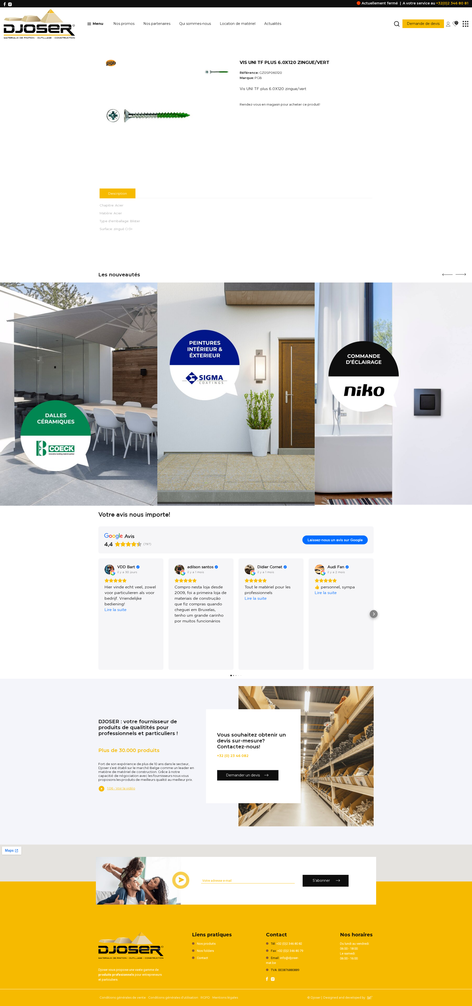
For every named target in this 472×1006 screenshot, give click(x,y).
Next (460, 272)
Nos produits (206, 943)
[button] (98, 614)
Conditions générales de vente (123, 997)
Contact (202, 958)
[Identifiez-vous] (448, 23)
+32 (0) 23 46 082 (233, 756)
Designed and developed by (344, 997)
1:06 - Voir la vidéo (121, 788)
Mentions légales (225, 997)
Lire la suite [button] (115, 609)
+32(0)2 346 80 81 (452, 3)
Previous (447, 272)
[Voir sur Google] (109, 569)
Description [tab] (117, 193)
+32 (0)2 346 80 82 (289, 943)
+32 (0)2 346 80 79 (290, 951)
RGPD (205, 997)
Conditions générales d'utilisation (173, 997)
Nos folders (205, 951)
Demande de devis (423, 23)
